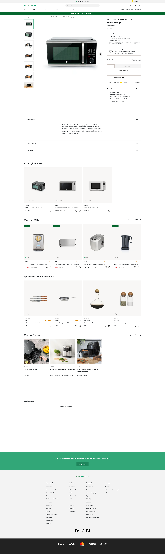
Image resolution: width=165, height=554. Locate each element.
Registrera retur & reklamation (54, 499)
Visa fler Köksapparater (66, 406)
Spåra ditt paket (50, 493)
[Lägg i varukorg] (50, 210)
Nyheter (122, 9)
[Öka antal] (113, 66)
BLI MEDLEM (82, 464)
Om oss (107, 486)
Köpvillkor (49, 502)
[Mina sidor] (131, 5)
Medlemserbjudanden (92, 517)
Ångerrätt (48, 523)
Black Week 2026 (91, 508)
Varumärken (129, 9)
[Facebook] (77, 530)
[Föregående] (39, 54)
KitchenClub (49, 520)
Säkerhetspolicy (50, 505)
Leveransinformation (51, 489)
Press (106, 496)
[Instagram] (82, 530)
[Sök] (67, 5)
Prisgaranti (49, 517)
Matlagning (27, 10)
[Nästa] (100, 54)
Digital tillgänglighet (51, 514)
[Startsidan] (30, 5)
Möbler (71, 499)
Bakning (46, 10)
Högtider (88, 502)
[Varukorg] (139, 5)
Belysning (71, 505)
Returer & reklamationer (52, 496)
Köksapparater (37, 10)
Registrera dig (136, 43)
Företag (48, 511)
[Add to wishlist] (47, 210)
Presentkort (72, 511)
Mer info (137, 82)
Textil (70, 502)
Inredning (68, 10)
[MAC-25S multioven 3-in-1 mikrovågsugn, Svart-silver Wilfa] (70, 53)
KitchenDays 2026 (91, 511)
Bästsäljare (89, 499)
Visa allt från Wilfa (133, 219)
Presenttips (89, 505)
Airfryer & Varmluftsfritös (42, 17)
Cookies (48, 508)
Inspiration (138, 9)
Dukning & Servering (57, 10)
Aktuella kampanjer (91, 493)
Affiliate (107, 493)
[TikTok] (88, 530)
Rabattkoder (89, 514)
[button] (110, 28)
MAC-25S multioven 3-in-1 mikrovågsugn (63, 17)
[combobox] (136, 1)
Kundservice (49, 486)
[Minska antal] (108, 66)
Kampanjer (76, 10)
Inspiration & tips (133, 335)
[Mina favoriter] (135, 5)
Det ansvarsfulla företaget (112, 489)
